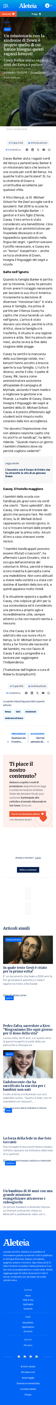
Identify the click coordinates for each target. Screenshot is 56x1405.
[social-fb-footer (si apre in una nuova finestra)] (25, 1357)
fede (8, 1110)
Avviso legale (28, 1377)
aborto (9, 1054)
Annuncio (28, 1331)
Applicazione (28, 1327)
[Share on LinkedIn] (32, 149)
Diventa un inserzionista (28, 1383)
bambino (10, 1163)
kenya (8, 711)
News (28, 1295)
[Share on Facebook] (27, 149)
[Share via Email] (43, 149)
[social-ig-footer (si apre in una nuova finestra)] (36, 1357)
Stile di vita (28, 1300)
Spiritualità (28, 1304)
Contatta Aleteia (28, 1389)
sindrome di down (14, 718)
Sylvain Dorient (38, 72)
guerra (9, 998)
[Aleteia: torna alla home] (28, 5)
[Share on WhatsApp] (49, 149)
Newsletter (28, 1322)
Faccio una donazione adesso (26, 813)
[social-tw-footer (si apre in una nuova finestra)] (31, 1357)
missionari (30, 711)
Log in (38, 857)
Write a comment (28, 869)
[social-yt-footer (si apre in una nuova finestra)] (19, 1357)
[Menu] (9, 6)
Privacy (28, 1394)
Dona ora (6, 14)
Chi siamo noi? (28, 1372)
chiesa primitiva (13, 939)
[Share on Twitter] (38, 149)
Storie (7, 22)
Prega (34, 14)
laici (18, 711)
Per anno (28, 1345)
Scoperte (28, 1308)
